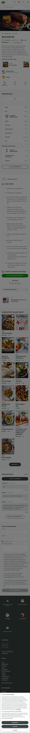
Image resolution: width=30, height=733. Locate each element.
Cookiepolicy (18, 709)
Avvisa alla (15, 726)
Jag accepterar (15, 722)
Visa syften (15, 730)
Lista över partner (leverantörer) (7, 718)
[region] (15, 713)
